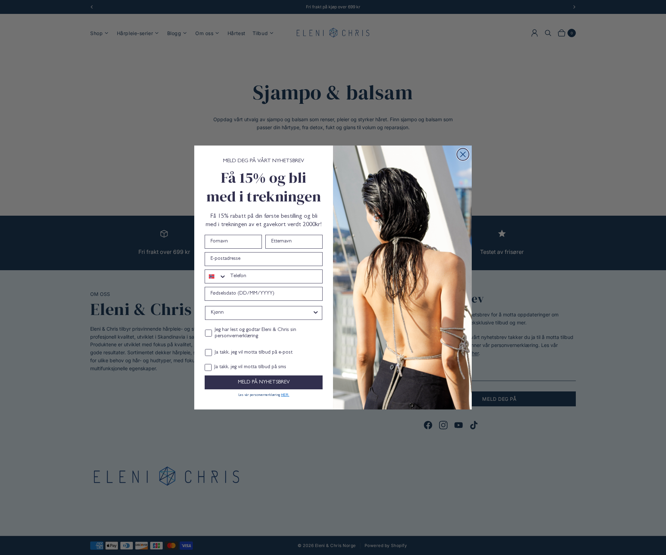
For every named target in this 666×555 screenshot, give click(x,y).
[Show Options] (315, 313)
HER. (285, 395)
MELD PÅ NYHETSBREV (264, 382)
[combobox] (216, 276)
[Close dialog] (463, 154)
